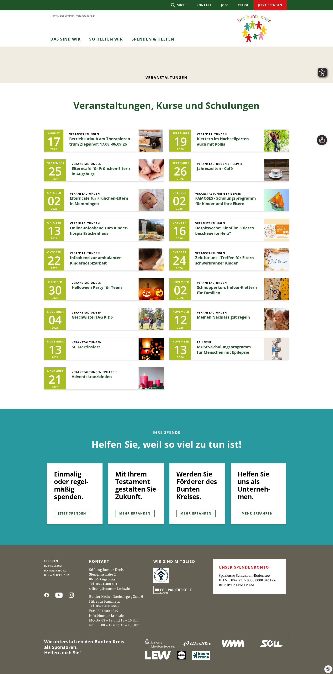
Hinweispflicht (57, 575)
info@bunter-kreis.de (106, 616)
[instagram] (72, 594)
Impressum (53, 565)
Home (54, 15)
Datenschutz (55, 570)
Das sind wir (67, 15)
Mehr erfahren (135, 513)
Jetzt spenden (72, 513)
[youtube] (60, 594)
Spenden (51, 561)
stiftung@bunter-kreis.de (109, 589)
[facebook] (47, 594)
